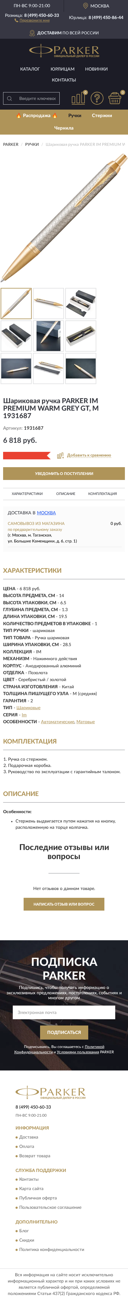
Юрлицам (63, 69)
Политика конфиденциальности (51, 1250)
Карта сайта (31, 1189)
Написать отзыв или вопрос (64, 904)
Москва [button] (46, 513)
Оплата (26, 1146)
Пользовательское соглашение (50, 1207)
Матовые (85, 722)
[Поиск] (9, 98)
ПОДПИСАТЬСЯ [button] (64, 1033)
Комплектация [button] (102, 494)
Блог (24, 1231)
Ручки (74, 115)
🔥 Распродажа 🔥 (37, 115)
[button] (32, 20)
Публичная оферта (38, 1198)
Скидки (26, 1240)
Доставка (28, 1137)
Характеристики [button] (27, 494)
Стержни (102, 115)
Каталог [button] (30, 69)
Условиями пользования (78, 1052)
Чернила (64, 128)
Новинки (96, 69)
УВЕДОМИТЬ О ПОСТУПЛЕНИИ (64, 474)
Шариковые (28, 708)
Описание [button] (65, 494)
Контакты (64, 80)
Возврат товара (34, 1156)
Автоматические (57, 722)
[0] (114, 98)
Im (24, 715)
